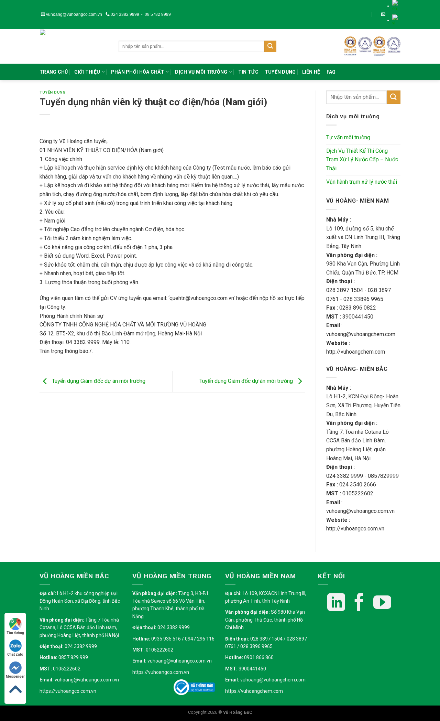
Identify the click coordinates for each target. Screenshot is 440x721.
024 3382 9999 (124, 14)
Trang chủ (54, 72)
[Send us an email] (383, 14)
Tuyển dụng (280, 72)
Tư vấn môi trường (348, 137)
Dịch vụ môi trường (201, 72)
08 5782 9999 (158, 14)
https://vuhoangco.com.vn (68, 691)
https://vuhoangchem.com (254, 691)
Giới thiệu (87, 72)
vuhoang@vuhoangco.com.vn (73, 14)
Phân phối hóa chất (137, 72)
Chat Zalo (15, 654)
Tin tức (248, 72)
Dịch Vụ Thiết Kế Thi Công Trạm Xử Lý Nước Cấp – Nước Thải (362, 160)
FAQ (331, 72)
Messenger (15, 676)
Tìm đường (15, 633)
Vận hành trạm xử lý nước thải (361, 182)
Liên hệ (311, 72)
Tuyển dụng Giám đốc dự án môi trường (98, 381)
